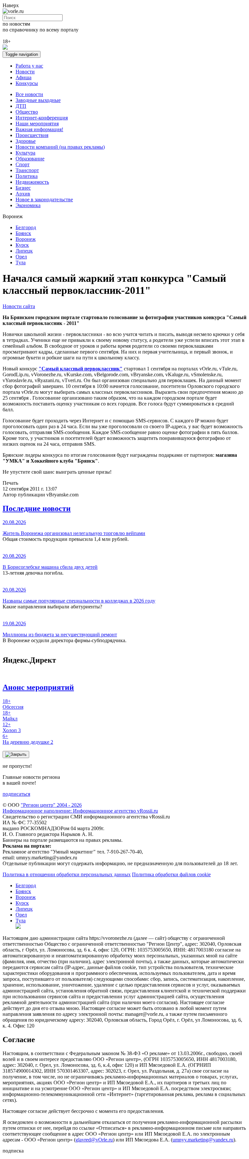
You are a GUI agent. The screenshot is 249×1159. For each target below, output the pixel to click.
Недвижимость (32, 182)
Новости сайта (19, 306)
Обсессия (13, 704)
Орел (21, 256)
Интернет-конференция (42, 117)
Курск (22, 245)
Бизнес (23, 188)
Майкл (10, 715)
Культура (25, 153)
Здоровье (26, 141)
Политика (27, 176)
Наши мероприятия (37, 123)
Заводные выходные (38, 100)
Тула (21, 262)
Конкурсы (27, 83)
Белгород (26, 227)
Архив (23, 193)
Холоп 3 (12, 727)
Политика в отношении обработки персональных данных (67, 874)
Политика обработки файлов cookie (171, 874)
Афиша (23, 77)
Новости (25, 71)
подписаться (16, 794)
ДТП (21, 106)
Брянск (23, 233)
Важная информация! (39, 129)
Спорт (23, 164)
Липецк (24, 251)
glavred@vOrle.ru (94, 1139)
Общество (27, 112)
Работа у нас (29, 66)
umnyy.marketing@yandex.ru (202, 1139)
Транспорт (27, 170)
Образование (30, 158)
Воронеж (26, 239)
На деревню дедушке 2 (28, 739)
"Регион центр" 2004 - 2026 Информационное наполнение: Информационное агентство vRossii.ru (80, 808)
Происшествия (32, 135)
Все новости (29, 94)
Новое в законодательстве (44, 199)
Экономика (28, 205)
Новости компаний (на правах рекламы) (60, 147)
